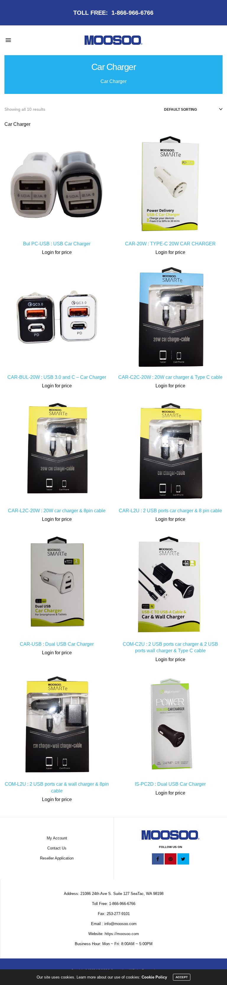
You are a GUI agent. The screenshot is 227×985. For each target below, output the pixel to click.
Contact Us (57, 848)
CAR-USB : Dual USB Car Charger (57, 644)
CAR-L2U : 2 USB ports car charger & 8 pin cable (170, 510)
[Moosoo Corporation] (113, 40)
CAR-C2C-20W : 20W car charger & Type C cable (170, 377)
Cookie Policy (154, 977)
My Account (57, 838)
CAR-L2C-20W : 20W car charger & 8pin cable (57, 510)
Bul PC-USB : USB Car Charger (56, 243)
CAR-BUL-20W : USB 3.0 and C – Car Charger (56, 377)
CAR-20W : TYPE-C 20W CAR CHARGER (170, 243)
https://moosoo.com (122, 934)
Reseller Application (57, 858)
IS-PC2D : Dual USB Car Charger (170, 784)
